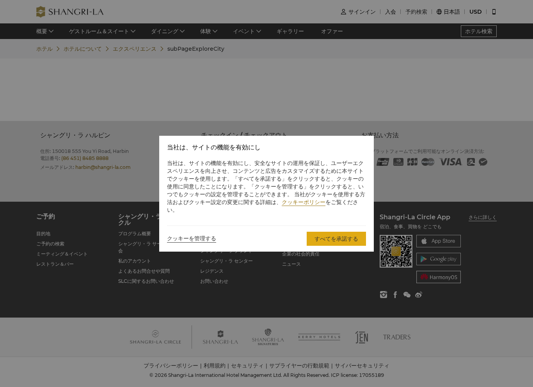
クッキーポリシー (303, 202)
